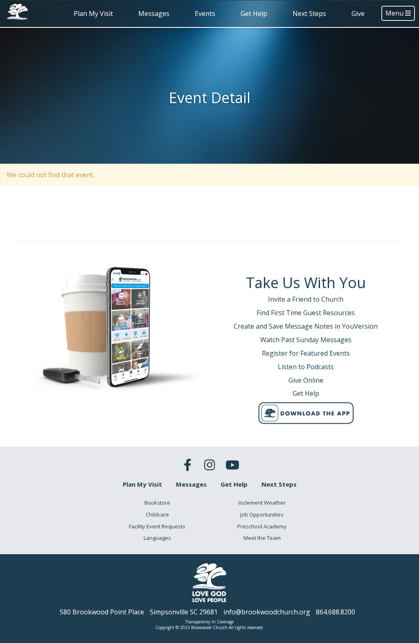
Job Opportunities (262, 514)
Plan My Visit (93, 13)
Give (358, 13)
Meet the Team (262, 537)
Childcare (157, 514)
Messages (153, 13)
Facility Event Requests (157, 526)
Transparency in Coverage (209, 622)
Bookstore (157, 502)
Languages (157, 537)
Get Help (254, 13)
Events (205, 13)
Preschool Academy (261, 526)
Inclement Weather (262, 502)
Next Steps (309, 13)
